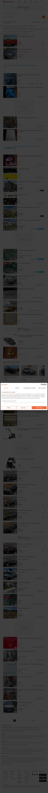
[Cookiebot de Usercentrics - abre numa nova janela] (41, 385)
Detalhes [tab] (17, 387)
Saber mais (23, 407)
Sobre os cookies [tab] (42, 387)
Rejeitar (8, 407)
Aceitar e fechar (39, 407)
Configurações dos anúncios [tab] (30, 387)
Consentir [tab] (6, 387)
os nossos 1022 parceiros (9, 393)
